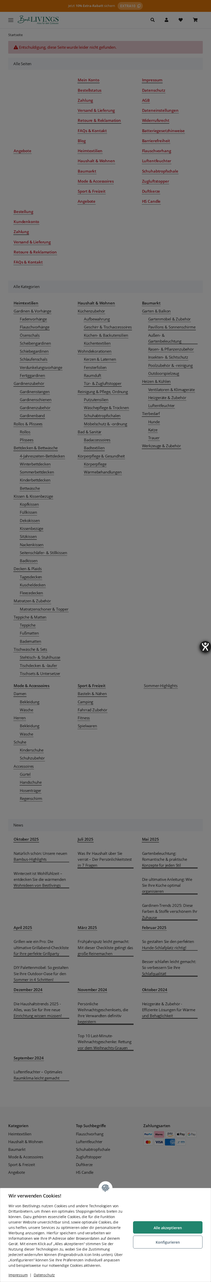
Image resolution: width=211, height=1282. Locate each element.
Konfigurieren (168, 1242)
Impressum (18, 1274)
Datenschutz (44, 1274)
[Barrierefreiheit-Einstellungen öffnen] (205, 646)
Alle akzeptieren (168, 1227)
